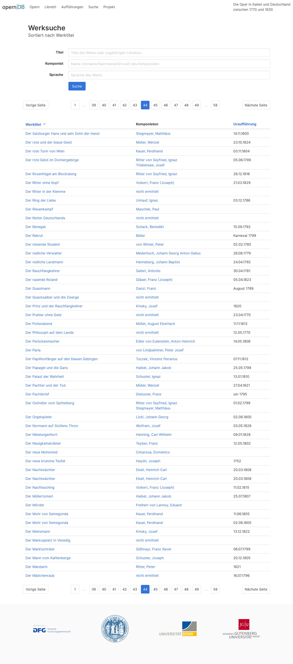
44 (145, 105)
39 (94, 105)
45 (155, 105)
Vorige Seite (35, 105)
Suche (77, 86)
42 (124, 105)
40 (104, 105)
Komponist (54, 63)
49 (197, 105)
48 (186, 105)
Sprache (56, 74)
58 (215, 105)
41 (114, 105)
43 (135, 105)
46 (166, 105)
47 (176, 105)
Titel (59, 52)
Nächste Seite (256, 105)
